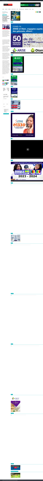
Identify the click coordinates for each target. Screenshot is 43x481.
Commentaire (5, 98)
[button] (28, 38)
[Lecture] (11, 158)
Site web (4, 106)
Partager (4, 85)
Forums (3, 0)
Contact (7, 0)
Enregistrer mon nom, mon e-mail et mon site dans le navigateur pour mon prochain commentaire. (6, 110)
